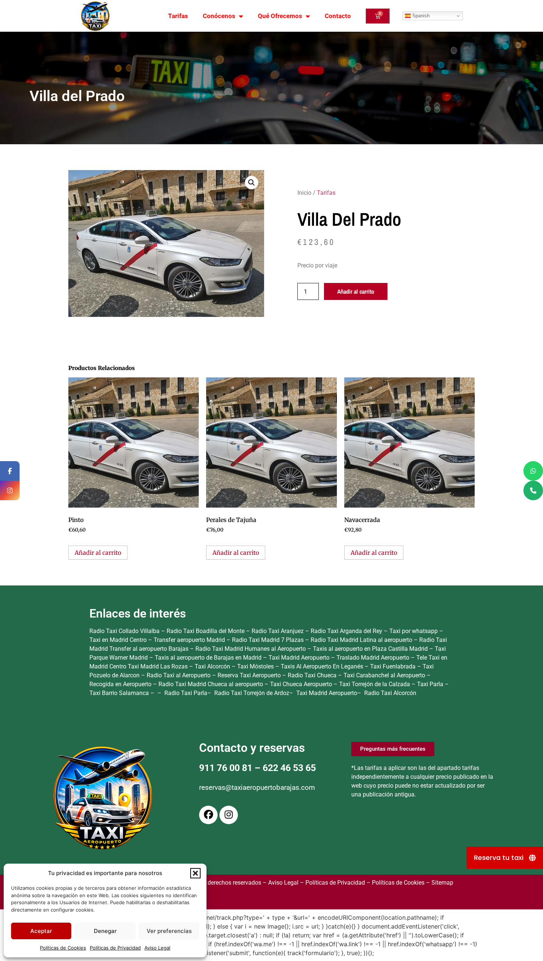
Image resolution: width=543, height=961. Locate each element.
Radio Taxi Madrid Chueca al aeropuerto (211, 684)
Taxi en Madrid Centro (118, 639)
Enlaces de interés (137, 613)
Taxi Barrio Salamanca (119, 692)
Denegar (105, 930)
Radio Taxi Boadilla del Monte (206, 631)
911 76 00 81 (225, 768)
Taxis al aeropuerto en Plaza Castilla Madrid (371, 648)
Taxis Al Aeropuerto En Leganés (323, 666)
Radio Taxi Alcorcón (390, 692)
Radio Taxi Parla (185, 692)
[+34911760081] (533, 490)
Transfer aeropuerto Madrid (190, 639)
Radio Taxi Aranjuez (278, 631)
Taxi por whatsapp (413, 631)
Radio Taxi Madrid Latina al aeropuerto (361, 639)
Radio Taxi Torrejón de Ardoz (251, 692)
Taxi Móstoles (256, 666)
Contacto (338, 16)
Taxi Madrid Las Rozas (158, 666)
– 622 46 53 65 (284, 768)
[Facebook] (208, 815)
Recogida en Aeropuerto (121, 684)
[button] (195, 873)
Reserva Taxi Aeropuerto (250, 675)
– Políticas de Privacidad (331, 882)
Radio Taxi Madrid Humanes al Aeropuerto (251, 648)
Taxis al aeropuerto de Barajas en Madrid (209, 657)
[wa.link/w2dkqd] (533, 471)
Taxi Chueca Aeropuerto (302, 684)
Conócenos (219, 16)
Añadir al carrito (355, 291)
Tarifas (178, 16)
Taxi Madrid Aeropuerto (300, 657)
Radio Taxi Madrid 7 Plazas (268, 639)
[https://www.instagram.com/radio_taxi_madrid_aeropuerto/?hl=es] (10, 490)
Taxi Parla (431, 684)
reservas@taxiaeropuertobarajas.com (257, 787)
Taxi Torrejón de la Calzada (375, 684)
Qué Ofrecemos (280, 16)
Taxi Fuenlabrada (393, 666)
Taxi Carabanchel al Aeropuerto (385, 675)
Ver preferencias (169, 930)
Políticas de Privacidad (115, 948)
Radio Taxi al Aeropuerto (179, 675)
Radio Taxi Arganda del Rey (346, 631)
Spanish (420, 15)
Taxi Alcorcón (213, 666)
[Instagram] (228, 815)
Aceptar (41, 930)
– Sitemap (438, 882)
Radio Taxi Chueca (313, 675)
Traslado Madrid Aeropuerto (374, 657)
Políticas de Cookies (63, 948)
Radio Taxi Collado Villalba (124, 631)
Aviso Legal (157, 948)
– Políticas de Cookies (394, 882)
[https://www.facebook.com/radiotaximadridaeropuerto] (10, 471)
